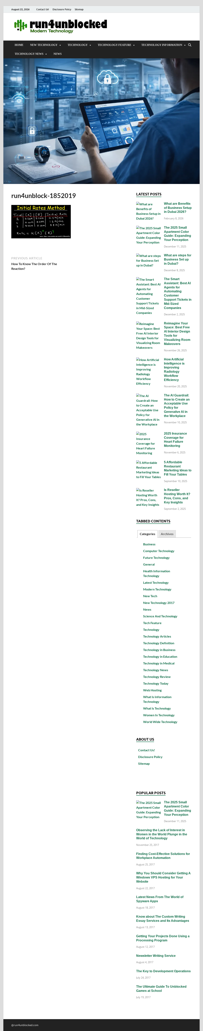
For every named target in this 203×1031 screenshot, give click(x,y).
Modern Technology (157, 589)
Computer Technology (158, 551)
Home (19, 45)
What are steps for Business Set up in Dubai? (177, 259)
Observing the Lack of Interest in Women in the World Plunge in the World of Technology (161, 834)
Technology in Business (159, 650)
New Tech (150, 596)
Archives (167, 534)
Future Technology (156, 557)
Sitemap (79, 9)
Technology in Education (160, 656)
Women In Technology (159, 715)
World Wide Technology (160, 722)
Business (149, 544)
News (58, 53)
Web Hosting (152, 690)
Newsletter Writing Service (156, 955)
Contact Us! (42, 9)
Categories (147, 534)
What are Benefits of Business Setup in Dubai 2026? (178, 208)
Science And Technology (160, 616)
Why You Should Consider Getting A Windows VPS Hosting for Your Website (163, 877)
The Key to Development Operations (163, 971)
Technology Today (156, 683)
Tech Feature (152, 623)
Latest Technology (156, 582)
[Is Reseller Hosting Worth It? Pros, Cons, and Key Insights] (148, 490)
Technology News (29, 53)
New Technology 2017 (158, 603)
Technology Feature (114, 45)
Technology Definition (158, 643)
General (149, 564)
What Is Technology (157, 708)
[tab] (147, 534)
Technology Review (157, 676)
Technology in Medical (158, 663)
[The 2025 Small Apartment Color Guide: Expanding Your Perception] (148, 228)
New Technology (43, 45)
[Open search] (190, 45)
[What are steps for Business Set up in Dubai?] (148, 256)
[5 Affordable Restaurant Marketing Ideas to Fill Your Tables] (148, 462)
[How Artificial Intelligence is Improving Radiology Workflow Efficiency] (148, 360)
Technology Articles (157, 636)
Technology (78, 45)
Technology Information (161, 45)
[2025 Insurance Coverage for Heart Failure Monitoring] (148, 434)
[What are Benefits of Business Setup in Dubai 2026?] (148, 204)
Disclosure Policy (62, 9)
